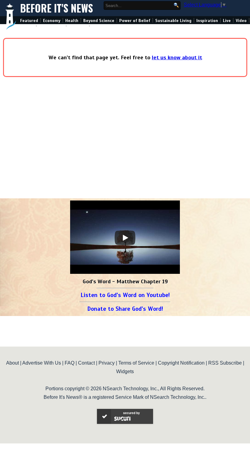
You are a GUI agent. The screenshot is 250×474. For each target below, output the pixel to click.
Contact (86, 363)
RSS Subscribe (225, 363)
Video (241, 20)
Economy (51, 20)
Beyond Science (98, 20)
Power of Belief (134, 20)
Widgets (125, 371)
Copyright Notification (181, 363)
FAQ (69, 363)
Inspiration (207, 20)
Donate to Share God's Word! (125, 308)
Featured (29, 20)
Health (71, 20)
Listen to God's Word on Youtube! (125, 295)
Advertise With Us (41, 363)
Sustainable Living (173, 20)
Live (227, 20)
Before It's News (56, 8)
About (12, 363)
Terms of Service (136, 363)
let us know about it (177, 57)
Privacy (106, 363)
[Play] (125, 237)
